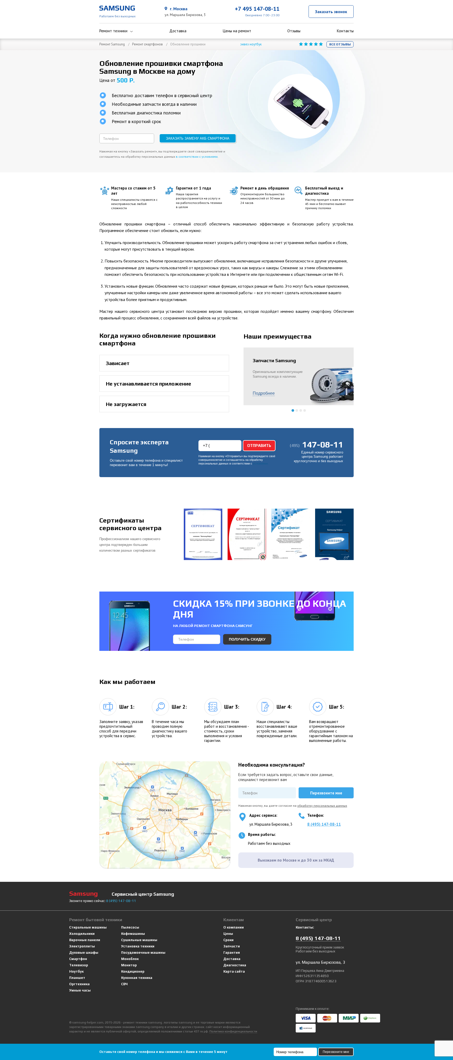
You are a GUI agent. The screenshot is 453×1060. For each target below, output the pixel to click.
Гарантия (231, 952)
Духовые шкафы (83, 952)
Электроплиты (82, 946)
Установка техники (137, 946)
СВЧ (124, 984)
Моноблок (130, 959)
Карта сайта (234, 971)
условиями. (260, 463)
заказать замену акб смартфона (197, 138)
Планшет (77, 978)
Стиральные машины (88, 927)
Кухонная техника (136, 978)
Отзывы (293, 31)
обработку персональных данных (322, 806)
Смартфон (78, 959)
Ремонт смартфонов (147, 44)
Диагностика (234, 965)
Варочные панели (84, 940)
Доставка (177, 31)
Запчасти (231, 946)
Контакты (345, 31)
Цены (228, 934)
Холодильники (82, 934)
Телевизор (78, 965)
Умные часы (80, 990)
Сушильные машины (139, 940)
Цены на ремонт (237, 31)
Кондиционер (132, 971)
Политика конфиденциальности (233, 1031)
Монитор (129, 965)
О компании (233, 927)
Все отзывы (340, 44)
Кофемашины (133, 934)
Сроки (228, 940)
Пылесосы (130, 927)
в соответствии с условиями (197, 157)
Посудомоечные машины (143, 952)
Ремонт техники (113, 31)
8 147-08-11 (121, 901)
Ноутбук (76, 971)
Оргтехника (79, 984)
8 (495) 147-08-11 (324, 824)
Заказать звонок (331, 11)
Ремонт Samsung (112, 44)
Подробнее (264, 393)
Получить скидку (247, 639)
